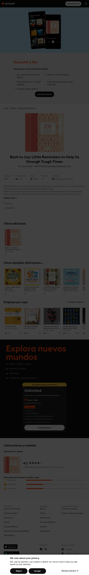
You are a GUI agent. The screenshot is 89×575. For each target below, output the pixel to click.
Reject (19, 571)
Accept (37, 571)
